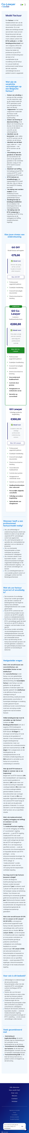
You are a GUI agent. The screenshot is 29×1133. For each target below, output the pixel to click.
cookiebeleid (7, 1128)
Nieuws (14, 1096)
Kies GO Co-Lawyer (15, 350)
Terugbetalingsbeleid (14, 1119)
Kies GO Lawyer (15, 443)
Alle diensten (14, 1087)
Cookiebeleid (14, 1114)
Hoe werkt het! (14, 1090)
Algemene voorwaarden (14, 1110)
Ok (22, 1126)
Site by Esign (5, 1132)
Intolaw (14, 1101)
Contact (14, 1098)
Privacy (14, 1112)
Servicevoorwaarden (14, 1117)
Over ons (14, 1093)
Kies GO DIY (16, 277)
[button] (16, 275)
